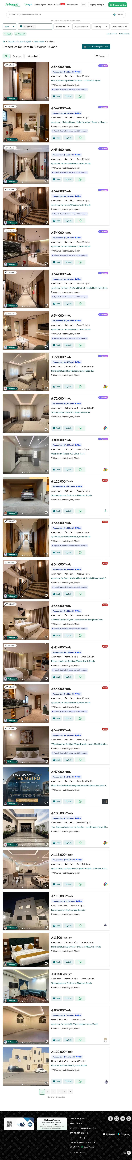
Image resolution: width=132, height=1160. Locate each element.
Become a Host (72, 4)
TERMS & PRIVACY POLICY (82, 1142)
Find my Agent (40, 4)
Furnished (17, 56)
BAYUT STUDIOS (78, 1133)
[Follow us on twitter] (116, 1120)
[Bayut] (12, 5)
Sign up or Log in (97, 4)
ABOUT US (75, 1123)
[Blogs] (27, 4)
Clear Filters (111, 34)
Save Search (124, 34)
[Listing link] (56, 81)
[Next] (71, 1091)
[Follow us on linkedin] (122, 1120)
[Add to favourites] (46, 98)
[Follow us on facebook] (110, 1120)
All (6, 56)
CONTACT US (76, 1138)
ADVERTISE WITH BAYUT (82, 1128)
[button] (10, 26)
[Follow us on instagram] (128, 1120)
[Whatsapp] (80, 96)
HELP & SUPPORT (78, 1118)
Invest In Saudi (56, 4)
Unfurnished (32, 56)
